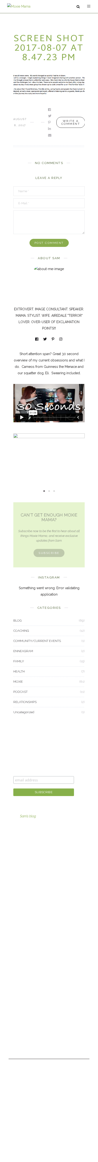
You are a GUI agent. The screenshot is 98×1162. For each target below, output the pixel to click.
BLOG (17, 620)
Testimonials (22, 1028)
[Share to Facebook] (50, 109)
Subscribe (49, 553)
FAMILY (18, 661)
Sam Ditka (20, 1002)
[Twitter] (45, 339)
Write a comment (70, 122)
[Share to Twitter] (50, 116)
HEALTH (19, 671)
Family (18, 931)
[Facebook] (37, 339)
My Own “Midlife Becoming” (49, 461)
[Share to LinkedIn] (50, 129)
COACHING (21, 630)
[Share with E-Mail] (50, 135)
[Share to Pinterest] (49, 122)
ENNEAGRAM (23, 651)
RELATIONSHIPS (25, 702)
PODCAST (20, 692)
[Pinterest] (53, 339)
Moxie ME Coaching (28, 873)
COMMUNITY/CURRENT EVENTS (37, 641)
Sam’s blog (28, 816)
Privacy (18, 1041)
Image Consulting (26, 847)
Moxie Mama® (24, 989)
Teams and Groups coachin (34, 860)
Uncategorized (23, 712)
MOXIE (49, 452)
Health (18, 944)
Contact (19, 1015)
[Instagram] (61, 339)
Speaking (20, 886)
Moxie (18, 957)
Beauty (18, 918)
